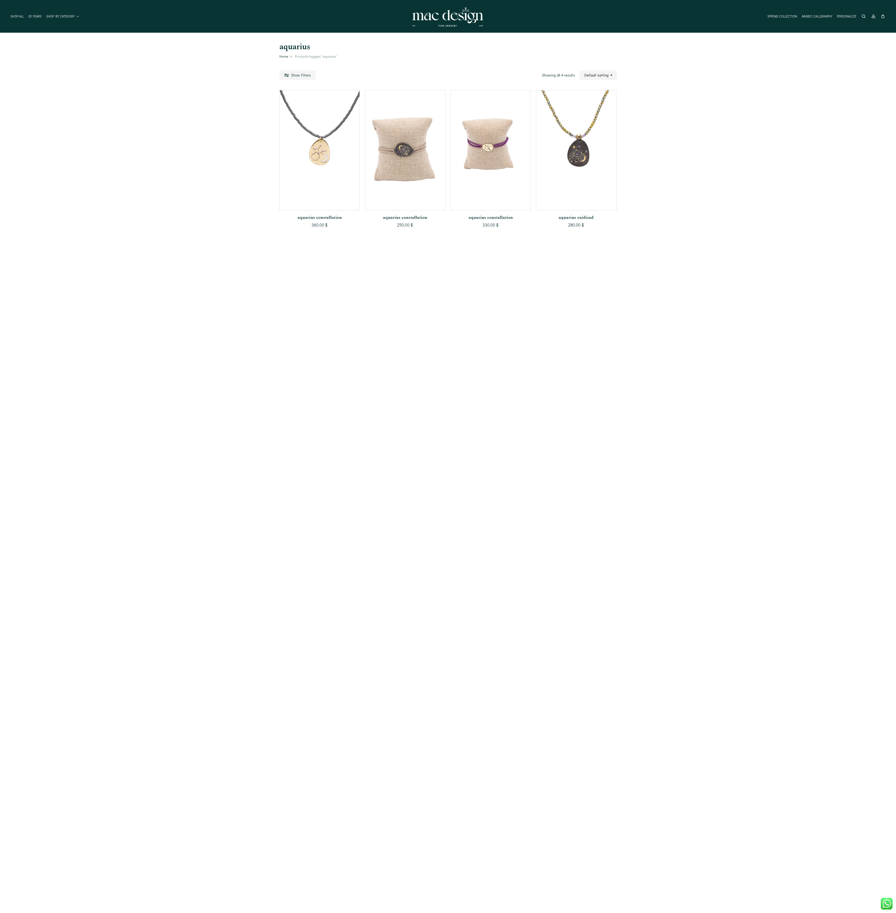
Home (284, 56)
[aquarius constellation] (320, 150)
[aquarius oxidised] (576, 150)
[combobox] (598, 75)
